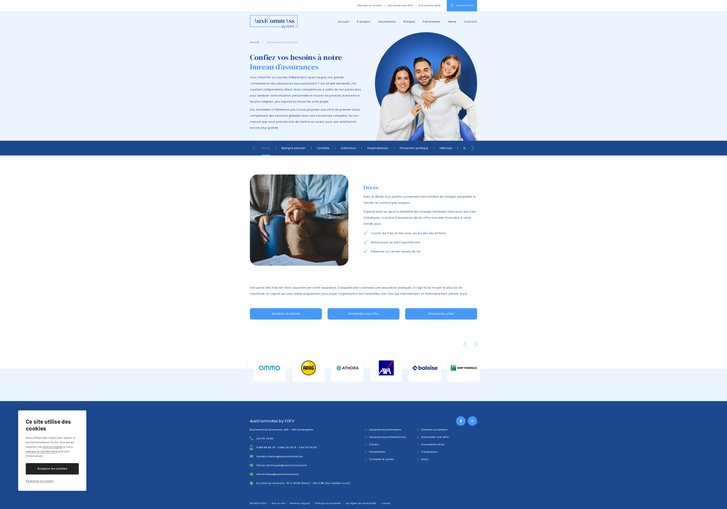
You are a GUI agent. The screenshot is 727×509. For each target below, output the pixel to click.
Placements (377, 452)
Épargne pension (294, 148)
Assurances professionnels (387, 437)
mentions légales (52, 446)
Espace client (464, 5)
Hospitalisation (377, 148)
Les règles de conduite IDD (360, 503)
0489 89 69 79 (266, 447)
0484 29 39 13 (287, 447)
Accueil (343, 22)
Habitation (348, 148)
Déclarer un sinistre (369, 5)
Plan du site (278, 503)
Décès (265, 148)
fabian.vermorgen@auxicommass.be (282, 465)
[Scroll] (472, 421)
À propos (364, 22)
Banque (409, 22)
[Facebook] (461, 421)
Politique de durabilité (328, 503)
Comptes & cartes (381, 459)
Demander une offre (400, 5)
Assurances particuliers (282, 42)
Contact (470, 22)
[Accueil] (274, 22)
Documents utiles (430, 5)
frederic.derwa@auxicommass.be (280, 456)
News (452, 22)
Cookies (385, 503)
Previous (254, 148)
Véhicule (446, 148)
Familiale (323, 148)
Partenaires (432, 22)
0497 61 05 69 (308, 447)
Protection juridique (414, 148)
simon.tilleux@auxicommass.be (278, 474)
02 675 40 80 (265, 438)
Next (473, 148)
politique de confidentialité (42, 451)
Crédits (374, 444)
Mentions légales (300, 503)
